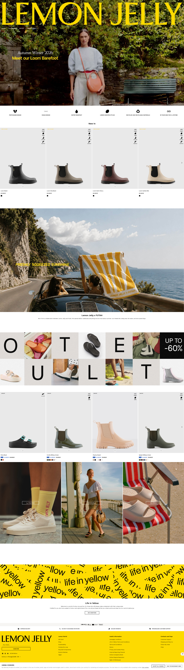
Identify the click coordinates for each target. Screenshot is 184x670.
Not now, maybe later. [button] (92, 351)
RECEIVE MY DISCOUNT (92, 347)
